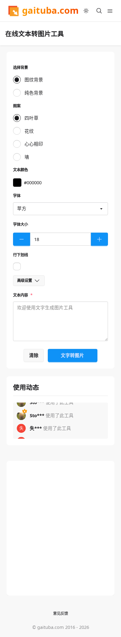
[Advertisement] (60, 528)
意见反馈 (60, 613)
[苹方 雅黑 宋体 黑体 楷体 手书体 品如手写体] (60, 208)
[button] (17, 182)
